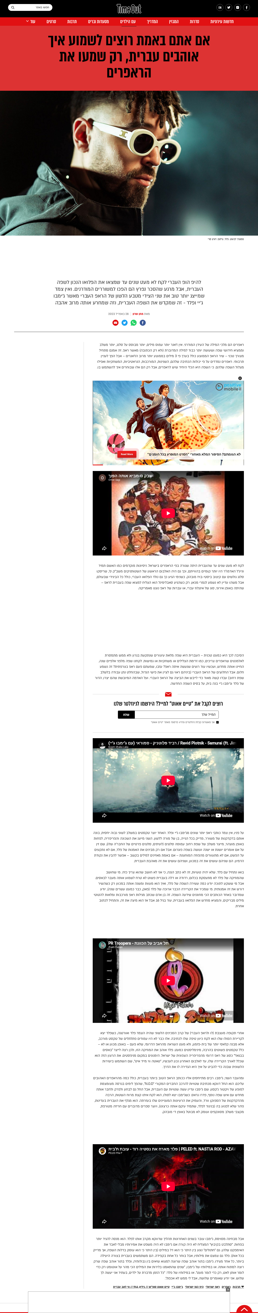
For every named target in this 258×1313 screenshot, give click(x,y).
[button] (240, 378)
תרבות (72, 21)
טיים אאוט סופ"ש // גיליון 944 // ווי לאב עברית (141, 1287)
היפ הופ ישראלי (194, 1287)
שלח (126, 715)
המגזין (174, 21)
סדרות (194, 21)
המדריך (152, 21)
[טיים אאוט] (129, 10)
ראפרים (226, 1287)
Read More (127, 452)
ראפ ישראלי (213, 1287)
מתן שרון (138, 314)
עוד (32, 21)
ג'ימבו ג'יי (177, 1287)
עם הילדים (128, 21)
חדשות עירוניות (222, 21)
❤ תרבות (238, 1287)
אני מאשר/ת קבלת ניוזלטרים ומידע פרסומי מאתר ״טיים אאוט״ (183, 722)
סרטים (51, 21)
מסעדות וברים (98, 21)
